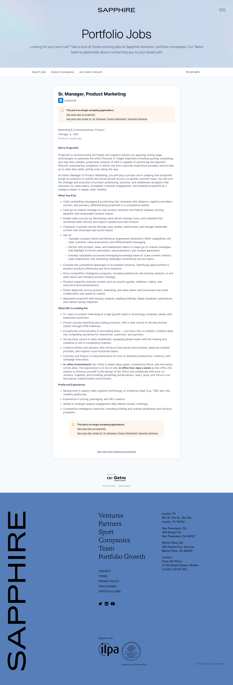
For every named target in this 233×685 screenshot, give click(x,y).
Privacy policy (109, 486)
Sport (106, 532)
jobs (39, 72)
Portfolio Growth (122, 557)
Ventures (111, 516)
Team (106, 549)
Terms (103, 576)
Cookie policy (124, 486)
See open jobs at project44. (80, 114)
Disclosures (107, 586)
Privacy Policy (109, 581)
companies (62, 72)
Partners (110, 524)
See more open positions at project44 (116, 451)
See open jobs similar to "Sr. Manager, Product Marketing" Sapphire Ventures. (107, 119)
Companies (114, 540)
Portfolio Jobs (110, 591)
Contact (105, 571)
